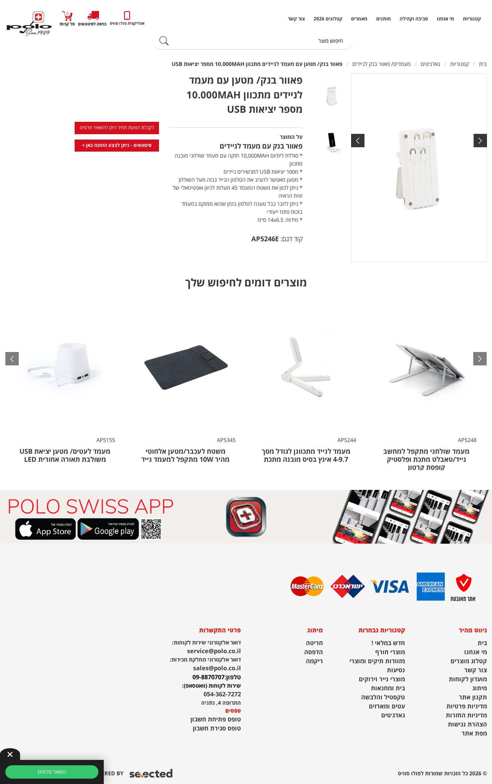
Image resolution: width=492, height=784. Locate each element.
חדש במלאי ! (388, 643)
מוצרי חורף (390, 652)
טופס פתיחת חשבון (215, 719)
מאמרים (359, 19)
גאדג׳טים (393, 715)
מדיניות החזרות (466, 715)
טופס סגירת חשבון (217, 728)
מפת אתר (474, 733)
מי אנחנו (445, 19)
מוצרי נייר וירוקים (382, 679)
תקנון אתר (473, 697)
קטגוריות (472, 19)
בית (482, 643)
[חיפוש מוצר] (164, 41)
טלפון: (233, 677)
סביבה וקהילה (414, 19)
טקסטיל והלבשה (383, 697)
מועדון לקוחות (468, 679)
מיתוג (479, 688)
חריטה (314, 643)
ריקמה (314, 661)
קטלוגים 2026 (328, 19)
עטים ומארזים (387, 706)
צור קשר (296, 19)
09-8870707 (208, 677)
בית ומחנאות (388, 688)
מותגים (383, 19)
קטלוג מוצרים (468, 661)
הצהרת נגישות (467, 724)
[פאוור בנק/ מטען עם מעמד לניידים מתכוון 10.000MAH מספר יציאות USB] (419, 168)
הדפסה (313, 652)
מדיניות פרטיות (466, 706)
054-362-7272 (222, 694)
